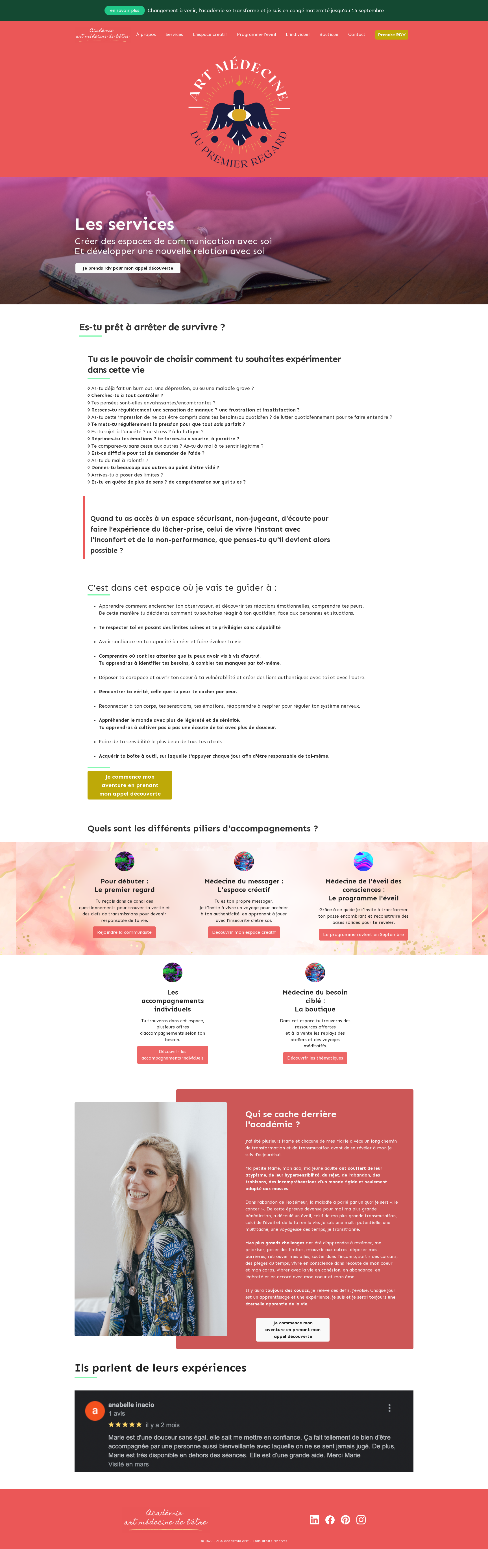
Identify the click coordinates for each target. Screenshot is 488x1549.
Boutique (328, 34)
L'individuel (298, 34)
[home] (103, 35)
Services (174, 34)
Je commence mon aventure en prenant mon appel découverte (130, 785)
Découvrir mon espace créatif (244, 932)
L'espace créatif (210, 34)
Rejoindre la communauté (124, 932)
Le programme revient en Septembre (363, 934)
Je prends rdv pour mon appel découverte (128, 268)
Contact (356, 34)
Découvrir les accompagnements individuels (172, 1055)
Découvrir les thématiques (315, 1058)
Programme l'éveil (256, 34)
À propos (146, 34)
